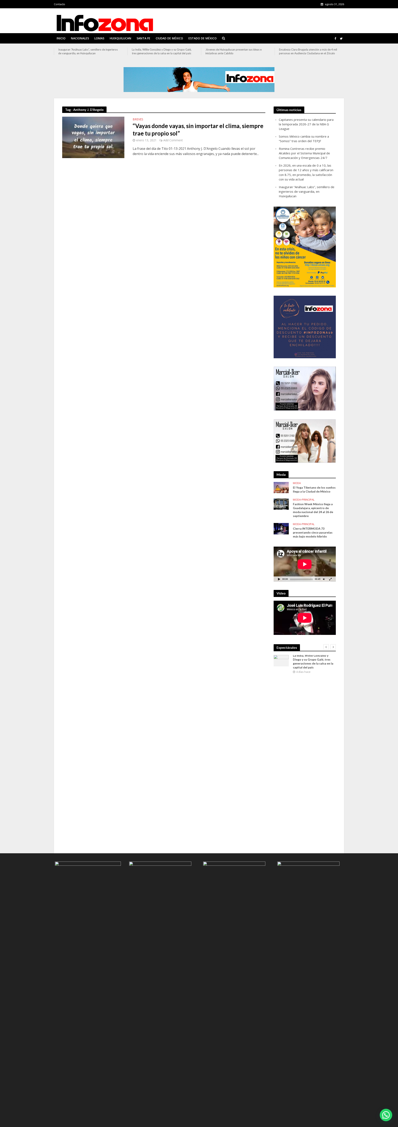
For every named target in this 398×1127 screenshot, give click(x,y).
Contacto (59, 4)
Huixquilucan (120, 38)
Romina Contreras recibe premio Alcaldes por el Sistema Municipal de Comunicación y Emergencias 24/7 (304, 153)
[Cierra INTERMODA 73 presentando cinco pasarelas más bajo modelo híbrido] (281, 528)
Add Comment (173, 140)
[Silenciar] (323, 579)
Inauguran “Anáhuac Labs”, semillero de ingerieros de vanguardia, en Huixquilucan (88, 51)
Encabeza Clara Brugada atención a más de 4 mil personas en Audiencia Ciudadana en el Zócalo (308, 51)
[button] (386, 1115)
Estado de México (202, 38)
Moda (297, 483)
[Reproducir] (279, 579)
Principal (308, 499)
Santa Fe (143, 38)
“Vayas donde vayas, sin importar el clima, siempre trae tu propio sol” (198, 129)
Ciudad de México (169, 38)
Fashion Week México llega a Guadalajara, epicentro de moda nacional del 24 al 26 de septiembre (313, 510)
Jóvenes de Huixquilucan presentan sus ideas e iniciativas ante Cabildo (233, 51)
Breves (138, 119)
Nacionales (80, 38)
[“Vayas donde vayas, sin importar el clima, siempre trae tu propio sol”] (93, 137)
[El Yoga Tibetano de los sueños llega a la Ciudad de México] (281, 487)
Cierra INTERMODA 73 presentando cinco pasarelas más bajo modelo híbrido (312, 532)
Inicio (61, 38)
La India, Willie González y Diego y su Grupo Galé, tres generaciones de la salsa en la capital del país (162, 51)
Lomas (99, 38)
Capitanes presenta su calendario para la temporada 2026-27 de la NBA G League (306, 124)
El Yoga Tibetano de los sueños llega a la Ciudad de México (314, 489)
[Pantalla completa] (330, 579)
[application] (305, 564)
